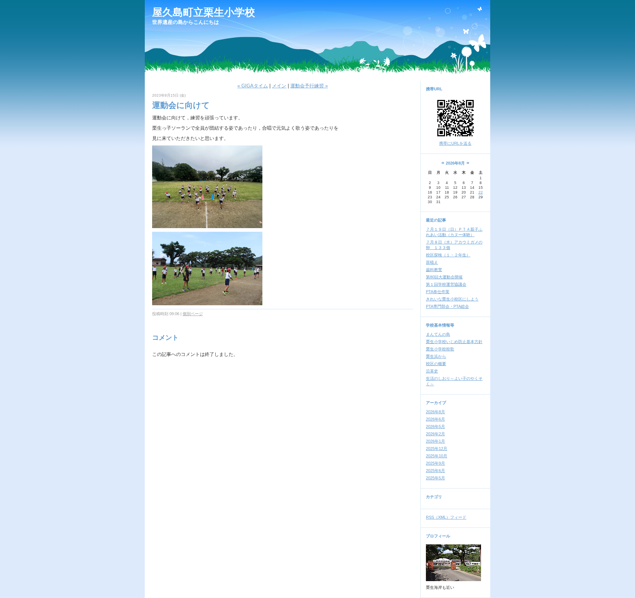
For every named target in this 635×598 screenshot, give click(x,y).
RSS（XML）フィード (446, 517)
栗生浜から (436, 356)
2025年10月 (436, 456)
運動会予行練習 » (309, 86)
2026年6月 (435, 419)
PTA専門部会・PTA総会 (447, 306)
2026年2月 (435, 434)
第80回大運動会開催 (444, 277)
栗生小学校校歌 (440, 349)
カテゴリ (434, 496)
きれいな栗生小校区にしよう (452, 299)
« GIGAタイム (252, 86)
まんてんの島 (438, 334)
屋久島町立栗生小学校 (203, 12)
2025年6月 (435, 470)
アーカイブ (436, 402)
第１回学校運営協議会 (446, 284)
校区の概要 (436, 363)
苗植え (432, 262)
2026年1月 (435, 441)
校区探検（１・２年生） (448, 255)
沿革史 (432, 371)
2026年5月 (435, 426)
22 (480, 192)
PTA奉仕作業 (437, 291)
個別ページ (193, 313)
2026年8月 (435, 412)
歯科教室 (434, 269)
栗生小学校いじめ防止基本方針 (454, 341)
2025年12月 (436, 448)
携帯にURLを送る (455, 143)
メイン (279, 86)
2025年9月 (435, 463)
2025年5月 (435, 478)
